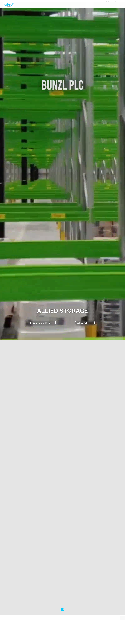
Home (81, 5)
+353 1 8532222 (108, 1)
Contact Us (116, 5)
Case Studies (94, 5)
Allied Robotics (85, 323)
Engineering (102, 5)
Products (87, 5)
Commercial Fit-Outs (43, 323)
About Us (109, 5)
